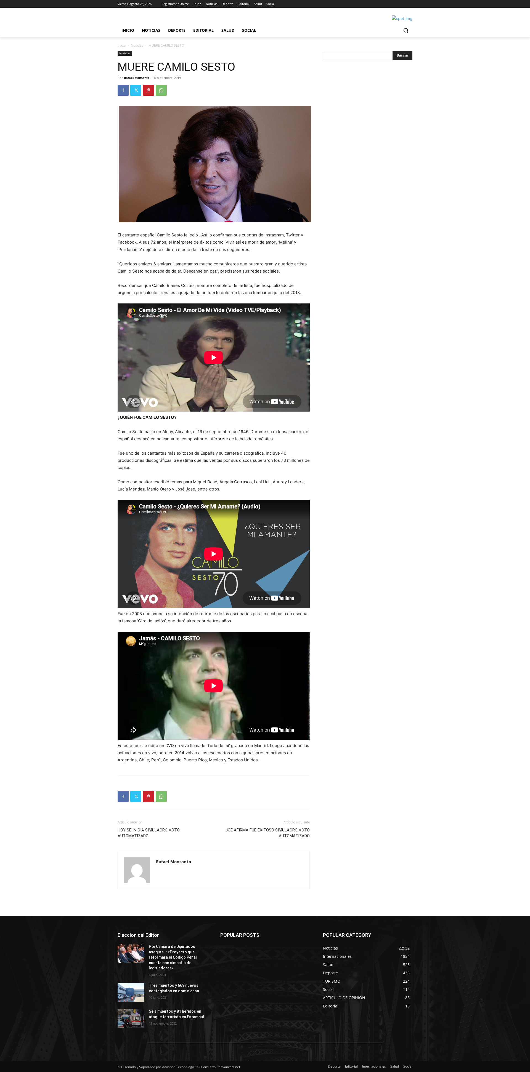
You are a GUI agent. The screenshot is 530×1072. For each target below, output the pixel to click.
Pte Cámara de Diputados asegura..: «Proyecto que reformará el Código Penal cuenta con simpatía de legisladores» (173, 957)
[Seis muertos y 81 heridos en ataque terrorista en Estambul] (131, 1018)
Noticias (137, 45)
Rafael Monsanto (137, 78)
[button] (405, 30)
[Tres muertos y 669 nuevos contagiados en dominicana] (131, 992)
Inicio (122, 45)
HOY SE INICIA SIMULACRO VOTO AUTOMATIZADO (149, 833)
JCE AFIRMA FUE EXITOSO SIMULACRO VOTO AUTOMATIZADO (268, 833)
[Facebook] (123, 90)
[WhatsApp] (161, 90)
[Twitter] (135, 90)
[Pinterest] (148, 90)
